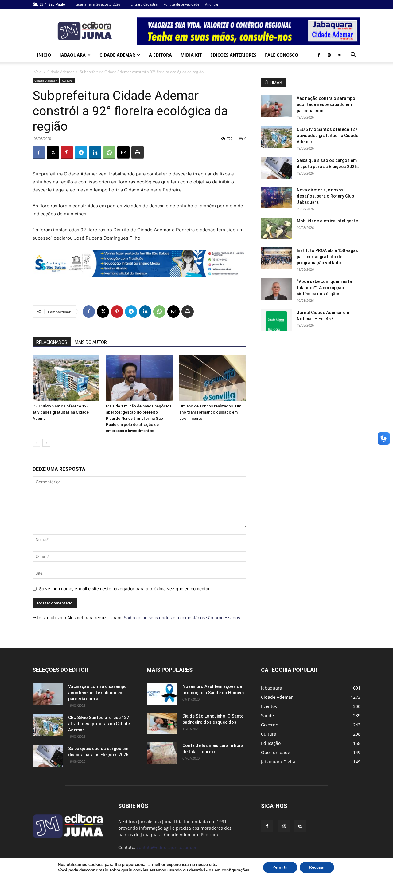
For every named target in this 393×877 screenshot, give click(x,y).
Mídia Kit (191, 55)
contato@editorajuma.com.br (167, 847)
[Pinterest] (67, 152)
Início (44, 55)
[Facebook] (318, 55)
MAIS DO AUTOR (91, 342)
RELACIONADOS (51, 342)
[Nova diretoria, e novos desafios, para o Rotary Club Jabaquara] (276, 197)
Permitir (280, 867)
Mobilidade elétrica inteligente (328, 220)
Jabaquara (73, 55)
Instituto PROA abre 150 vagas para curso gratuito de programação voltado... (327, 256)
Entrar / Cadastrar (144, 4)
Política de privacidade (181, 4)
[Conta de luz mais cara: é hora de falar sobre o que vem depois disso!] (162, 753)
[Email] (123, 152)
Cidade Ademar (117, 55)
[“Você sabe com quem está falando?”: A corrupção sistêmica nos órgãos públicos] (276, 289)
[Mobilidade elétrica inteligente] (276, 228)
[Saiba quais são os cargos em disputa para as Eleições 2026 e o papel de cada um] (276, 168)
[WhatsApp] (109, 152)
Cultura (67, 80)
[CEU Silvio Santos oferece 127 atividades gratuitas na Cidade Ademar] (66, 378)
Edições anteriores (233, 55)
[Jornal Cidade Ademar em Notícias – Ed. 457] (276, 320)
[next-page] (46, 443)
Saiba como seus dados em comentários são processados (182, 617)
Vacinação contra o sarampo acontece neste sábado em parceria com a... (326, 104)
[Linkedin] (95, 152)
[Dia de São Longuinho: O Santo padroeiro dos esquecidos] (162, 723)
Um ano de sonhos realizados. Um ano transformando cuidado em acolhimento (210, 412)
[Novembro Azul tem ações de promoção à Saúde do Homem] (162, 694)
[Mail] (339, 55)
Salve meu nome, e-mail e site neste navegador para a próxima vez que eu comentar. (125, 588)
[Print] (137, 152)
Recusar (317, 867)
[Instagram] (329, 55)
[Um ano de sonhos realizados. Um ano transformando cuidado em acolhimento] (212, 378)
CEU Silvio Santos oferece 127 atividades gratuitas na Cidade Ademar (61, 412)
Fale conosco (281, 55)
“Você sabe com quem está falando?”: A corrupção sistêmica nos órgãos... (324, 287)
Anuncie (211, 4)
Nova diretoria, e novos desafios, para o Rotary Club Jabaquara (325, 196)
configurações (235, 870)
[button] (353, 55)
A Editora (160, 55)
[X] (53, 152)
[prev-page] (36, 443)
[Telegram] (81, 152)
